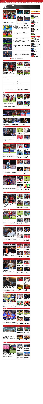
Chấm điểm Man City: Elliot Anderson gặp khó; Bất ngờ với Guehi (21, 2)
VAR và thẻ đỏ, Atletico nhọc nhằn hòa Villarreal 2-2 (35, 2)
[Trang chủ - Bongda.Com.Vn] (4, 1)
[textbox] (12, 3)
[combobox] (12, 4)
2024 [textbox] (9, 7)
